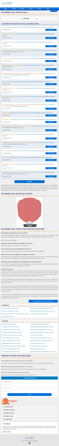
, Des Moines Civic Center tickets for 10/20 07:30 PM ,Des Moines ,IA (27, 42)
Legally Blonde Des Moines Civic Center (11, 343)
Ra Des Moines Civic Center (36, 335)
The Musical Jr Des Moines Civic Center (10, 351)
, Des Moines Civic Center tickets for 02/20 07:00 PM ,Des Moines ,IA (28, 119)
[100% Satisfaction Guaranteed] (9, 401)
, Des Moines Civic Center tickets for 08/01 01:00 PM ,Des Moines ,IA (28, 173)
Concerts (14, 8)
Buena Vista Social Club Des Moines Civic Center (41, 329)
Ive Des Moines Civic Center (8, 316)
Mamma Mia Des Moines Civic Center (10, 338)
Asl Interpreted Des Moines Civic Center (11, 329)
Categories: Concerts (9, 410)
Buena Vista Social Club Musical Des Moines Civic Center (43, 351)
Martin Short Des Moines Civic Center (10, 311)
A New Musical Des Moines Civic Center (11, 348)
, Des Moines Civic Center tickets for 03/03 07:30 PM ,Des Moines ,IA (28, 135)
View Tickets (51, 29)
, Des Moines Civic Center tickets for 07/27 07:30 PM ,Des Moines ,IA (28, 164)
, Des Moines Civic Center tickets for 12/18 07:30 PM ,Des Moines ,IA (26, 81)
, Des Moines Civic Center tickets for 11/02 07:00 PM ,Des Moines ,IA (29, 58)
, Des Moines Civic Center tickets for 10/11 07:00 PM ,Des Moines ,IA (28, 34)
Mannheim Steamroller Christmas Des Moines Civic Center (15, 313)
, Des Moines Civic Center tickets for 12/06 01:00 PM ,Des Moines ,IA (29, 74)
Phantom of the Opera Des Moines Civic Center (41, 338)
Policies (36, 441)
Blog (48, 8)
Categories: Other (8, 416)
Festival (39, 8)
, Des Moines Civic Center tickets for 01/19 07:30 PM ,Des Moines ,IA (28, 97)
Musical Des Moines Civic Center (9, 324)
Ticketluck (11, 3)
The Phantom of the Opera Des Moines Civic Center (42, 332)
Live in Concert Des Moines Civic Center (39, 313)
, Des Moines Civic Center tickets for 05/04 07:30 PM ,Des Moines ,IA (27, 157)
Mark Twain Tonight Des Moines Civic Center (12, 332)
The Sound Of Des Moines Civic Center (39, 346)
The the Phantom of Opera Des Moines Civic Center (13, 346)
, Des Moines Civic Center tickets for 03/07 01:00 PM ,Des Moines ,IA (28, 143)
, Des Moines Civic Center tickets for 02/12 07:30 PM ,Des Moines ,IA (27, 113)
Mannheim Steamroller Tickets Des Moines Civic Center (42, 311)
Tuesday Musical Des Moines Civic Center (11, 340)
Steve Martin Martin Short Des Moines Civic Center (41, 308)
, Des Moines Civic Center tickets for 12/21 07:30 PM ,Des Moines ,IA (28, 88)
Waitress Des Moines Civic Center (37, 348)
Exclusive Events (7, 419)
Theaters (22, 8)
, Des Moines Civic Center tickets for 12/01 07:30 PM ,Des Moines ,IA (28, 65)
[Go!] (54, 10)
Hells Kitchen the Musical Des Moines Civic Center (41, 340)
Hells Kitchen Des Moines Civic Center (10, 327)
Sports (5, 8)
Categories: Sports (8, 407)
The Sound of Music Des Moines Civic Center (12, 335)
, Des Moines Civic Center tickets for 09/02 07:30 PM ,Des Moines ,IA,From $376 (28, 27)
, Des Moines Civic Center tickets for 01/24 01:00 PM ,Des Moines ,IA (28, 105)
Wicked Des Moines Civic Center (37, 343)
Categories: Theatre (8, 413)
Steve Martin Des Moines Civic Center (10, 308)
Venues (31, 8)
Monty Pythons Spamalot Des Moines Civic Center (41, 327)
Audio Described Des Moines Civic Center (39, 324)
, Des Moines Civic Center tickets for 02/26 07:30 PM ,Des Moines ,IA (28, 126)
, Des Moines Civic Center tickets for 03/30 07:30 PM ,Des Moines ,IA (29, 150)
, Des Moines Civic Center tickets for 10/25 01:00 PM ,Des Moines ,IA (29, 51)
